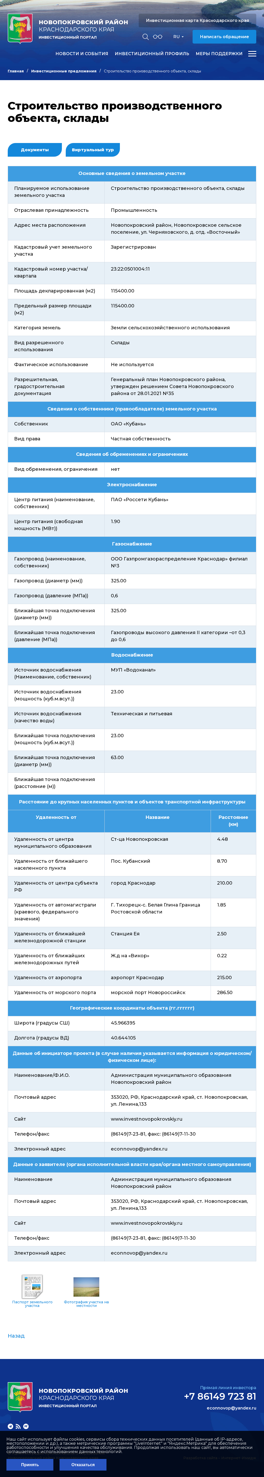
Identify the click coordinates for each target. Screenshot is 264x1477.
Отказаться (83, 1465)
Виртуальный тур (93, 149)
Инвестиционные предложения (63, 71)
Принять (30, 1465)
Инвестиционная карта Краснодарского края (197, 20)
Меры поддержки (219, 54)
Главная (16, 71)
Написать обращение (224, 36)
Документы (35, 149)
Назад (16, 1336)
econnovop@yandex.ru (231, 1408)
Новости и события (81, 54)
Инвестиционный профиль (152, 54)
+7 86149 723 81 (220, 1396)
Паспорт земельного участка (32, 1304)
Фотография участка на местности (86, 1304)
